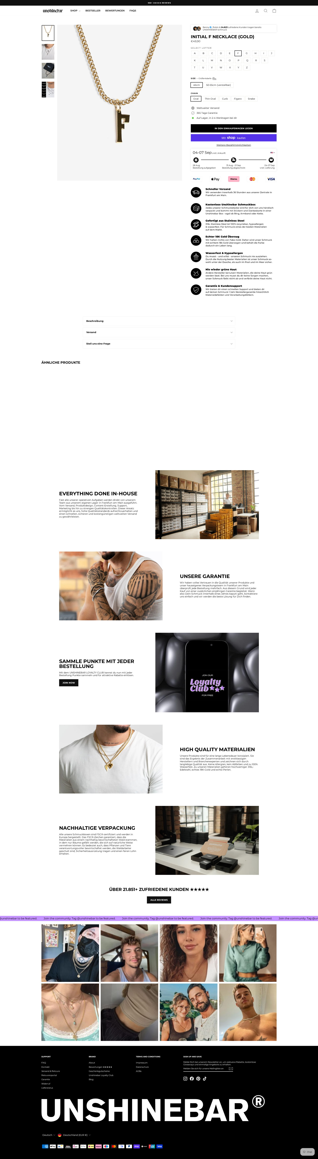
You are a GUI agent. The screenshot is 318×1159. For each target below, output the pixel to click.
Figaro (238, 98)
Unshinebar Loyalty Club (101, 1075)
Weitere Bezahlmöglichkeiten (233, 145)
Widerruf (45, 1083)
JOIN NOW (69, 682)
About (92, 1062)
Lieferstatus (47, 1088)
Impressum (142, 1062)
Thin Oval (210, 98)
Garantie (45, 1079)
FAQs (133, 10)
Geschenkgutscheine (99, 1071)
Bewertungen (115, 10)
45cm (196, 85)
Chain (194, 93)
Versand (91, 332)
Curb (225, 98)
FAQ (43, 1062)
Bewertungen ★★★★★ (100, 1067)
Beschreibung (95, 321)
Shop (74, 10)
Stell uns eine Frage (98, 343)
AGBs (138, 1071)
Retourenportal (49, 1075)
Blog (91, 1079)
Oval (196, 98)
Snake (251, 98)
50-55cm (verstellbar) (218, 85)
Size (201, 78)
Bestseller (92, 10)
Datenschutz (142, 1067)
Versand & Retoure (50, 1071)
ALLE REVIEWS (159, 900)
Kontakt (45, 1067)
